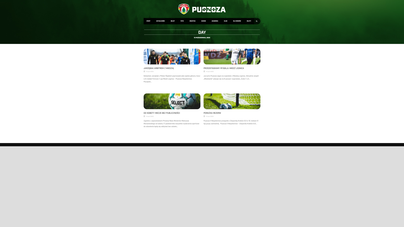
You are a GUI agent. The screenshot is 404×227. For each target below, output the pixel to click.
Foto (182, 21)
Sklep (173, 21)
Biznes (203, 21)
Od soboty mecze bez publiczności (162, 113)
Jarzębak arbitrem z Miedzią (159, 68)
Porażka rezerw (212, 113)
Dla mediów (237, 21)
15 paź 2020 (150, 71)
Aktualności (160, 21)
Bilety (249, 21)
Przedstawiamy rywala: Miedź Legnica (224, 68)
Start (148, 21)
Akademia (215, 21)
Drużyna (192, 21)
